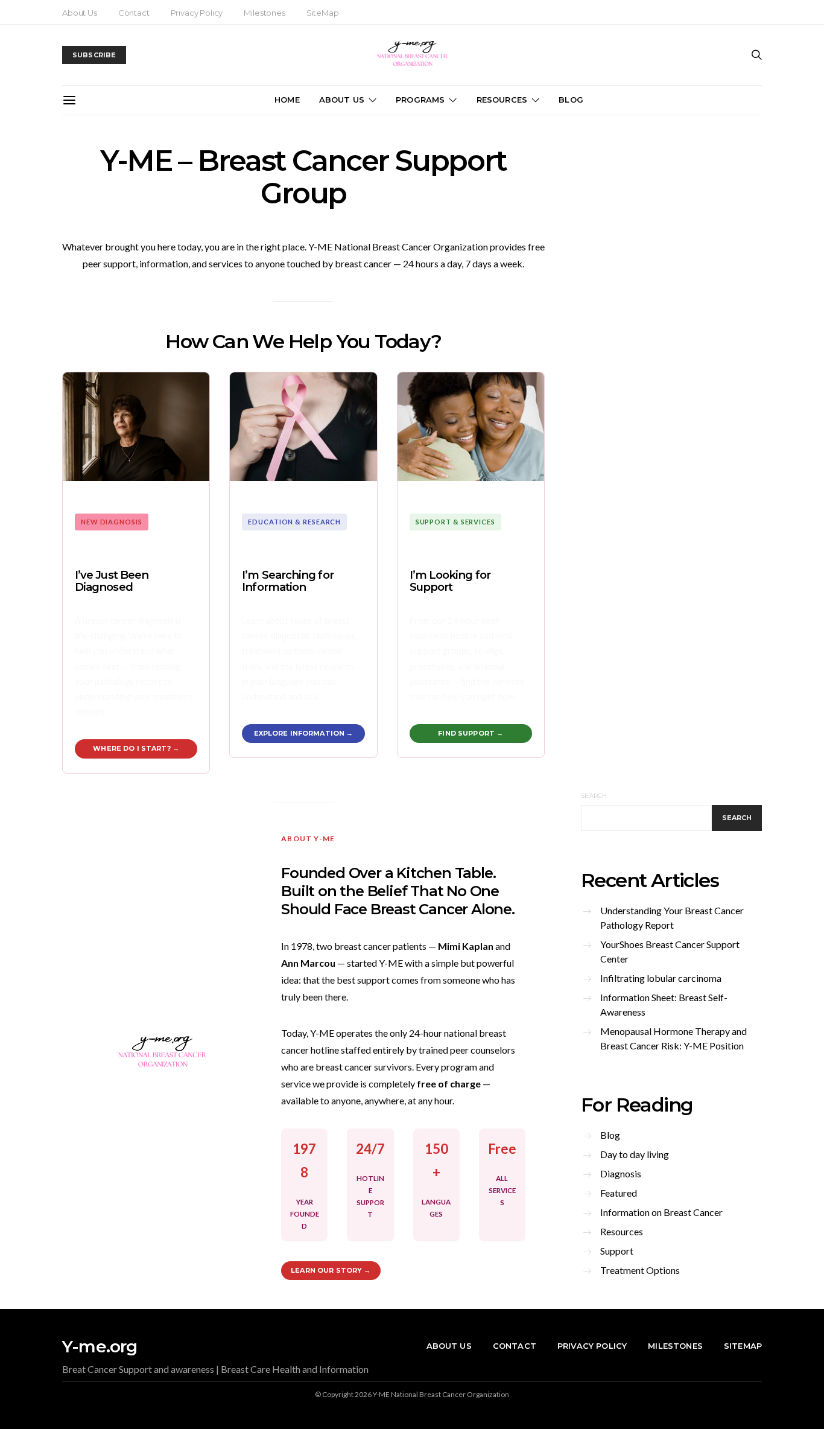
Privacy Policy (197, 13)
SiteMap (322, 13)
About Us (79, 13)
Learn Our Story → (330, 1270)
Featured (618, 1192)
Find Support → (470, 733)
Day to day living (634, 1154)
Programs (420, 99)
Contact (134, 13)
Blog (571, 99)
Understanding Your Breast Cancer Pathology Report (672, 918)
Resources (502, 99)
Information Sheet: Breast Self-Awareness (663, 1004)
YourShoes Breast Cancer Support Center (670, 951)
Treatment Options (640, 1270)
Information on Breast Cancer (661, 1212)
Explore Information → (303, 733)
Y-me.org (100, 1346)
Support (616, 1250)
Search (594, 796)
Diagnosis (620, 1173)
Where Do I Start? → (136, 748)
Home (287, 99)
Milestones (264, 13)
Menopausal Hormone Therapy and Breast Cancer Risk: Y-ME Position (673, 1038)
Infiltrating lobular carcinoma (660, 978)
